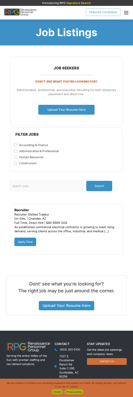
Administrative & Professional (39, 151)
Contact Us (107, 361)
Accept (57, 391)
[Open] (126, 12)
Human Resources (31, 157)
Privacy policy (74, 391)
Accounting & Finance (33, 145)
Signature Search (78, 3)
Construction (28, 163)
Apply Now (25, 241)
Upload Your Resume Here (66, 109)
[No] (128, 388)
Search (99, 186)
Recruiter (21, 210)
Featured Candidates (103, 12)
